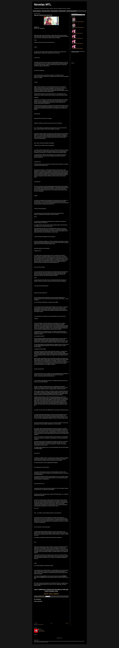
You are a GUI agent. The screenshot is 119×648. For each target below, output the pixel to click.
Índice (51, 593)
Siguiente (56, 593)
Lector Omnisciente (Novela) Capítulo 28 (77, 48)
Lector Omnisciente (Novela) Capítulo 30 (77, 38)
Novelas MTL (42, 4)
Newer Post (35, 623)
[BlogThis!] (46, 596)
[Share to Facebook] (48, 596)
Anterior (46, 593)
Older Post (67, 623)
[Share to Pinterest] (49, 596)
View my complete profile (41, 631)
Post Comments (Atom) (40, 624)
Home (51, 623)
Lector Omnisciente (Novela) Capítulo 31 (77, 33)
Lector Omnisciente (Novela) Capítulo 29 (77, 43)
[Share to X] (47, 596)
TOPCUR (40, 629)
